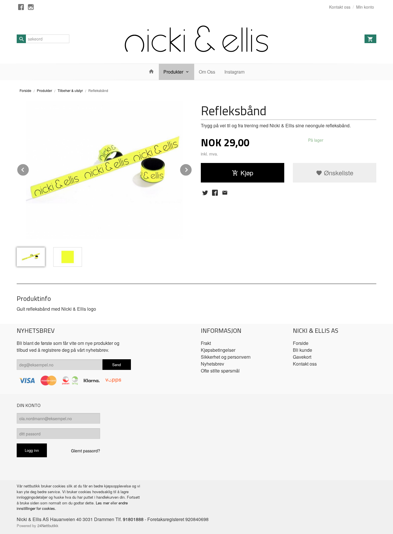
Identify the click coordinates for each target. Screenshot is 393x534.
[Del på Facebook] (215, 192)
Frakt (206, 343)
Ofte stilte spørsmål (220, 370)
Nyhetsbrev (212, 363)
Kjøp (247, 172)
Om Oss (207, 71)
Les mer (103, 503)
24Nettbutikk (47, 525)
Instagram (234, 71)
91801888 (133, 519)
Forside (25, 90)
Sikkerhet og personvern (226, 357)
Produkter (173, 71)
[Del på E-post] (224, 192)
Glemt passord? (85, 451)
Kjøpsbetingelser (218, 350)
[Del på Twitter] (205, 192)
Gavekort (302, 357)
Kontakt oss (305, 363)
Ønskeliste (337, 172)
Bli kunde (302, 350)
